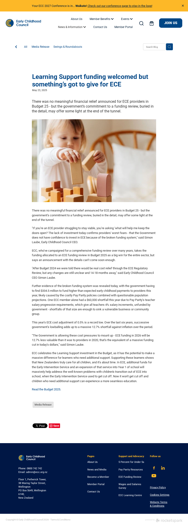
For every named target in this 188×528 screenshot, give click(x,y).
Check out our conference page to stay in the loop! (120, 6)
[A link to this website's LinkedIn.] (163, 468)
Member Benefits (100, 19)
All (25, 46)
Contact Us (100, 27)
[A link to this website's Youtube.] (154, 476)
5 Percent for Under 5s (131, 462)
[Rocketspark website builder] (163, 520)
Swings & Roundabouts (67, 46)
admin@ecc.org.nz (36, 472)
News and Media (96, 469)
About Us (76, 19)
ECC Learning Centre (130, 495)
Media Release (40, 46)
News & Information (70, 27)
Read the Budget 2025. (47, 389)
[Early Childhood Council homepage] (23, 23)
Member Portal (123, 27)
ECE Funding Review (130, 476)
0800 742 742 (34, 468)
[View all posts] (16, 47)
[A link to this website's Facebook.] (154, 468)
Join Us (170, 23)
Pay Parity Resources (131, 469)
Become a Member (98, 476)
